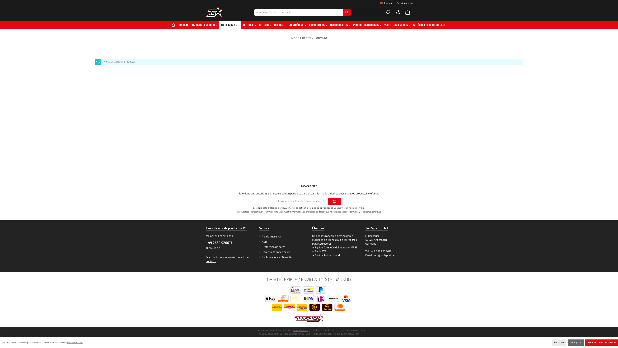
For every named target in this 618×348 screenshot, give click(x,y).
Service (264, 228)
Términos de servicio (353, 208)
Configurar (576, 342)
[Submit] (334, 201)
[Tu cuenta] (398, 12)
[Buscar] (347, 12)
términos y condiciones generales (365, 212)
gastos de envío (300, 330)
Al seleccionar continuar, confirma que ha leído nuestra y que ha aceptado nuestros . (311, 212)
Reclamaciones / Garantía (277, 257)
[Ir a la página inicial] (214, 12)
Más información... (75, 342)
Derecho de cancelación (276, 252)
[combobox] (298, 12)
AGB (264, 241)
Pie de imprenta (271, 236)
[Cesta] (407, 12)
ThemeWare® (351, 333)
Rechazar (559, 342)
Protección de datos (273, 247)
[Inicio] (175, 25)
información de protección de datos (307, 212)
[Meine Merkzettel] (388, 12)
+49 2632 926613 (219, 243)
